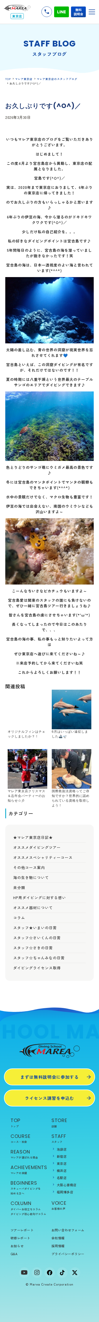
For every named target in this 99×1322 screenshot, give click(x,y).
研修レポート (20, 1238)
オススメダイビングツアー (37, 847)
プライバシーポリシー (67, 1253)
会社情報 (58, 1238)
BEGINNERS (26, 1187)
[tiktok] (62, 1272)
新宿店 (62, 1156)
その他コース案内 (29, 867)
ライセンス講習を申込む (49, 1098)
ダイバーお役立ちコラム (26, 1209)
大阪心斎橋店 (67, 1185)
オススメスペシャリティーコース (43, 857)
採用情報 (58, 1246)
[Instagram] (37, 1272)
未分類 (19, 887)
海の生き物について (31, 877)
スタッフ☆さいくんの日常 (37, 937)
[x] (75, 1272)
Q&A (14, 1253)
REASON (24, 1153)
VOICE (59, 1205)
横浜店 (62, 1170)
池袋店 (62, 1149)
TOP (8, 79)
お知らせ (17, 1246)
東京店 (62, 1163)
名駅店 (62, 1177)
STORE (59, 1122)
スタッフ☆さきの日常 (33, 947)
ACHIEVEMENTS (29, 1169)
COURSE (20, 1138)
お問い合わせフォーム (67, 1230)
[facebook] (49, 1272)
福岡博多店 (65, 1192)
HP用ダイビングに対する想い (39, 897)
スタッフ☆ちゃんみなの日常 (39, 957)
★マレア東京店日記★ (33, 837)
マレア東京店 (23, 79)
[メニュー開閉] (92, 12)
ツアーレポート (22, 1230)
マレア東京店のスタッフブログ (57, 79)
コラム (19, 917)
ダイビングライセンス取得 (37, 967)
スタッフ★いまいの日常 (35, 927)
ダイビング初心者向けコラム (28, 1214)
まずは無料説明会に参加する (49, 1077)
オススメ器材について (33, 907)
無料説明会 (78, 11)
